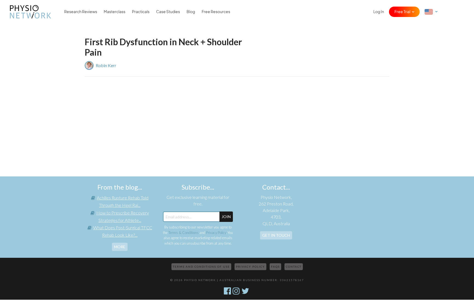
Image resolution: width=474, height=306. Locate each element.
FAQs (275, 266)
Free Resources (216, 12)
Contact (293, 266)
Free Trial (402, 12)
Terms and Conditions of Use (201, 266)
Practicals (140, 12)
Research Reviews (80, 12)
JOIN (226, 216)
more (119, 246)
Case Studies (168, 12)
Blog (191, 12)
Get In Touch (276, 235)
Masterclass (114, 12)
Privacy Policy (216, 232)
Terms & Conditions (183, 232)
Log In (378, 12)
